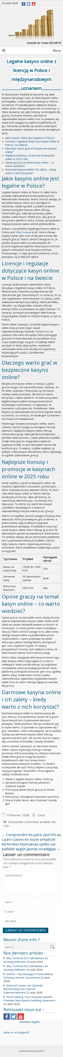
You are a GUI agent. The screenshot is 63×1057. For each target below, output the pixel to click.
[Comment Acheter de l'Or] (31, 24)
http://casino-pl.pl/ (27, 232)
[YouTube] (34, 4)
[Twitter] (28, 4)
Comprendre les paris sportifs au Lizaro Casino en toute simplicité (31, 837)
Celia (41, 815)
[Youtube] (21, 1016)
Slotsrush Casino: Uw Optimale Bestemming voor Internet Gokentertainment (23, 989)
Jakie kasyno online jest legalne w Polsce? (30, 138)
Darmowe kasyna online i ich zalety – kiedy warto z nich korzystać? (30, 171)
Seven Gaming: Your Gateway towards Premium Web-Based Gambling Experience (29, 998)
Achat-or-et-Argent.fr (16, 1032)
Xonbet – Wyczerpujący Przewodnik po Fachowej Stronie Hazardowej (28, 975)
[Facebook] (23, 4)
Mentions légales (30, 1022)
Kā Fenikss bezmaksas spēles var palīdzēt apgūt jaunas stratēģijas (31, 846)
